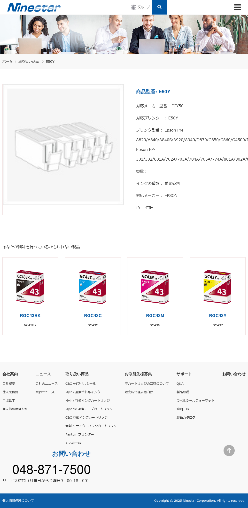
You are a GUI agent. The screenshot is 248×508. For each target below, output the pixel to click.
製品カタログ (186, 417)
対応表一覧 (73, 443)
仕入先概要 (10, 392)
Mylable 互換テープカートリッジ (89, 409)
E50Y (50, 61)
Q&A (180, 383)
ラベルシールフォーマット (195, 400)
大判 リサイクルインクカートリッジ (91, 426)
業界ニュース (45, 392)
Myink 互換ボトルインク (82, 392)
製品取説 (183, 392)
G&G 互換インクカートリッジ (86, 417)
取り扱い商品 (29, 61)
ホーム (7, 61)
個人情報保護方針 (15, 409)
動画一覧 (183, 409)
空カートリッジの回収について (147, 383)
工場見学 (8, 400)
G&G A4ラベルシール (80, 383)
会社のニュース (47, 383)
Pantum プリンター (79, 434)
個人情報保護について (18, 500)
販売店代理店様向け (139, 392)
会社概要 (8, 383)
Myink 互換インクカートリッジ (87, 400)
